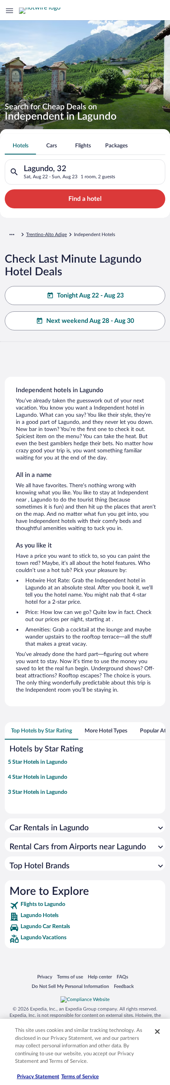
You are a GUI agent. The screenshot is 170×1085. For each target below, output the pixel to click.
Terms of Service (80, 1076)
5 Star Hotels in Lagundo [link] (37, 762)
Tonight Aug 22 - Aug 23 (90, 295)
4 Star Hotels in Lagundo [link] (37, 777)
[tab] (20, 145)
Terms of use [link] (70, 976)
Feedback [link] (124, 986)
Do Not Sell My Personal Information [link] (70, 986)
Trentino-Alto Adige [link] (46, 234)
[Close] (157, 1031)
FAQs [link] (122, 976)
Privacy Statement (38, 1076)
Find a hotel (85, 199)
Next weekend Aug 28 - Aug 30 (90, 321)
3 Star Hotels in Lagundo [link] (37, 792)
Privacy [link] (44, 976)
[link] (85, 905)
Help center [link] (100, 976)
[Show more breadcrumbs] (12, 234)
